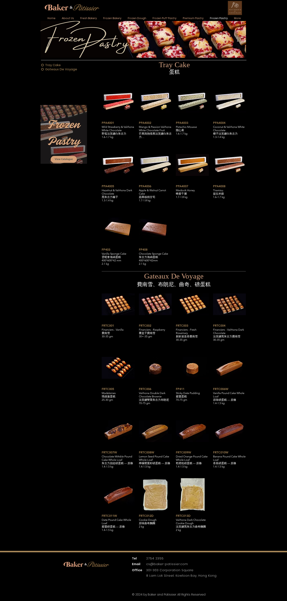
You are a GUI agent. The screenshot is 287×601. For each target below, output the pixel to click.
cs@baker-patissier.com (167, 564)
